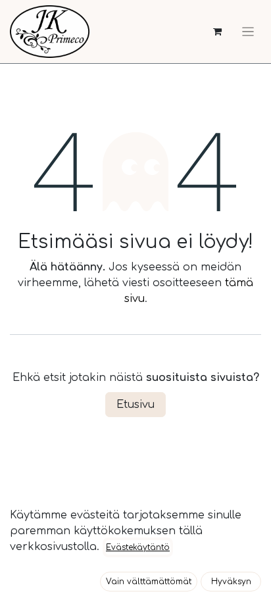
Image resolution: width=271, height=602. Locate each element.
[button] (148, 581)
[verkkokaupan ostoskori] (217, 32)
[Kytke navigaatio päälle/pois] (248, 31)
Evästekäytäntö (138, 547)
